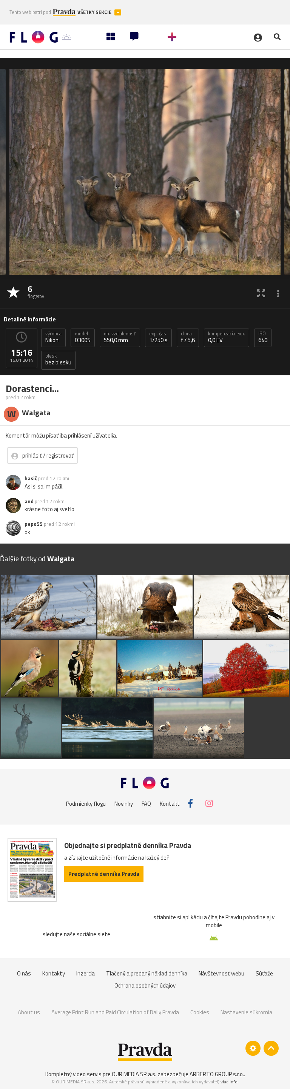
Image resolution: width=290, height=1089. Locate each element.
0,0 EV (226, 337)
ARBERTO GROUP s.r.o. (217, 1074)
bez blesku (58, 359)
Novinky (123, 803)
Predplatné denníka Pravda (103, 873)
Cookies (199, 1012)
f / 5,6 (188, 337)
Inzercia (85, 973)
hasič (31, 478)
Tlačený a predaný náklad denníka (146, 973)
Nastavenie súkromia (246, 1012)
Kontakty (53, 973)
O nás (24, 973)
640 (262, 337)
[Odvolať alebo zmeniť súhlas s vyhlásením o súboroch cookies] (253, 1048)
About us (29, 1012)
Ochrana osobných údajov (145, 985)
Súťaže (264, 973)
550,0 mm (120, 337)
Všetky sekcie (95, 12)
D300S (83, 337)
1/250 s (158, 337)
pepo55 (34, 524)
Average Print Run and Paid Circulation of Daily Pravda (115, 1012)
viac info (229, 1081)
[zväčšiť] (261, 293)
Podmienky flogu (86, 803)
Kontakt (170, 803)
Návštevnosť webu (221, 973)
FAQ (146, 803)
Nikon (53, 337)
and (29, 501)
